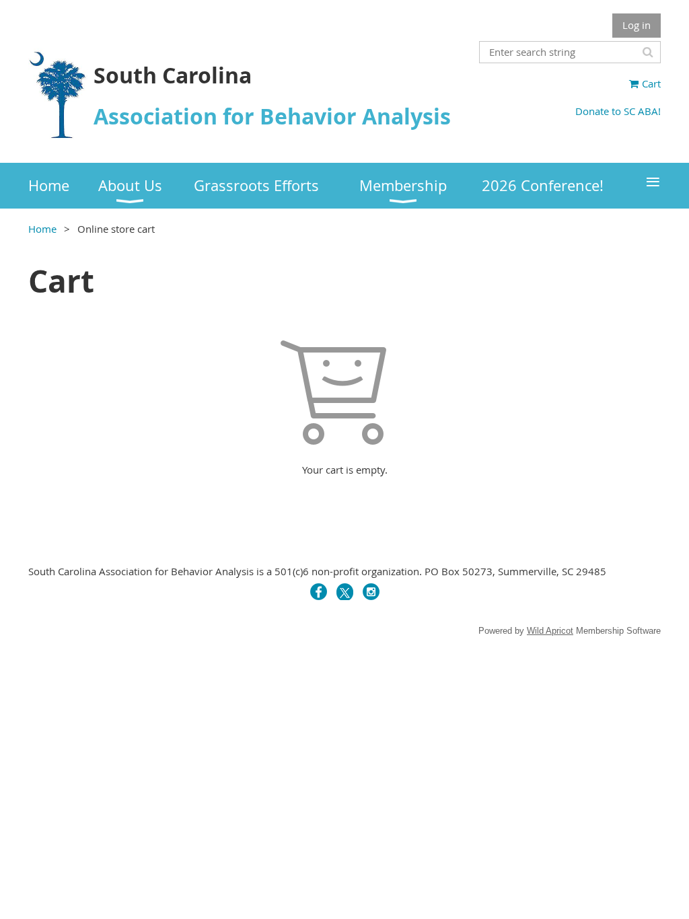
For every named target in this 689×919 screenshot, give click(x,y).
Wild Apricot (550, 631)
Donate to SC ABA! (618, 111)
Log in (636, 25)
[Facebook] (318, 591)
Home (42, 228)
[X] (344, 591)
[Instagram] (371, 591)
